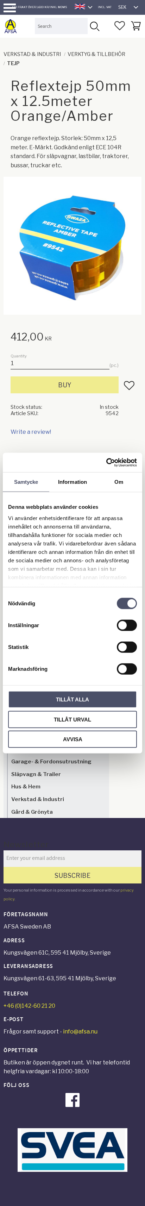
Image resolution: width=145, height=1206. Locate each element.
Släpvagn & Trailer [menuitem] (36, 774)
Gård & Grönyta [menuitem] (32, 811)
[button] (10, 8)
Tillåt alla (72, 699)
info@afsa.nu (80, 1031)
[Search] (94, 26)
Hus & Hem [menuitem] (25, 786)
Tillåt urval (72, 719)
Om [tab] (118, 482)
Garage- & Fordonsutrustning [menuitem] (51, 761)
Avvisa (72, 739)
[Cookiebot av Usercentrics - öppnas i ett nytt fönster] (106, 462)
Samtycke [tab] (26, 482)
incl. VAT (105, 7)
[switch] (127, 625)
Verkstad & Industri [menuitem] (37, 799)
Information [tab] (72, 482)
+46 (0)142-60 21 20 (29, 1005)
